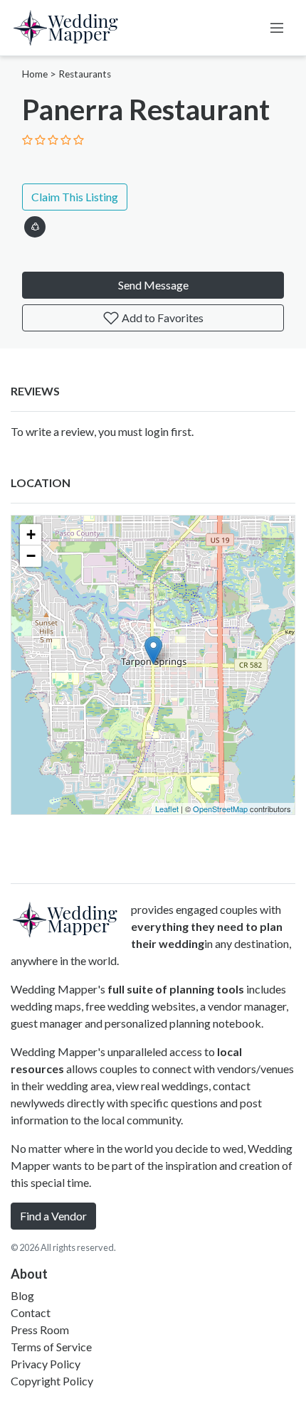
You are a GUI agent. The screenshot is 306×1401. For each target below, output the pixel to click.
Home (35, 74)
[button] (35, 224)
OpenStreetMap (220, 808)
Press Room (40, 1329)
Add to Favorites (162, 317)
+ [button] (31, 534)
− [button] (31, 556)
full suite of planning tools (175, 989)
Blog (22, 1295)
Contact (31, 1312)
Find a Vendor (53, 1215)
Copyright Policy (52, 1380)
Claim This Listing (74, 196)
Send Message (153, 285)
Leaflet (167, 808)
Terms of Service (51, 1346)
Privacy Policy (45, 1363)
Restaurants (84, 74)
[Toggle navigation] (277, 28)
